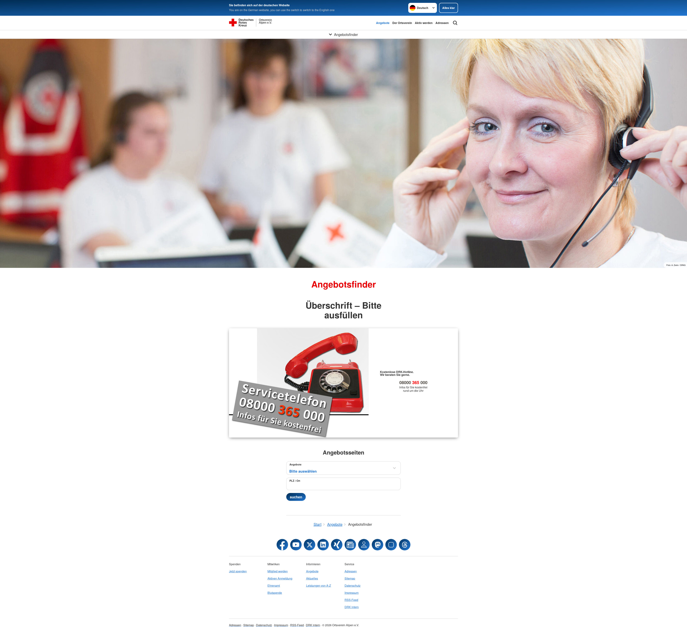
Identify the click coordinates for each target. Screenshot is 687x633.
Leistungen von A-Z (318, 585)
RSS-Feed (351, 600)
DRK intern (352, 607)
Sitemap (350, 578)
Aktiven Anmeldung (279, 578)
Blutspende (274, 593)
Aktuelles (312, 578)
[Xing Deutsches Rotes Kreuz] (336, 544)
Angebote (382, 23)
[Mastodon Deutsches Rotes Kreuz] (377, 544)
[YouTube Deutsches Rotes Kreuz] (296, 544)
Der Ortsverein (402, 23)
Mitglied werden (277, 571)
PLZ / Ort (294, 480)
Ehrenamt (273, 585)
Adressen (442, 23)
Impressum (352, 593)
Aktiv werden (424, 23)
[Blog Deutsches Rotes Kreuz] (350, 544)
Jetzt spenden (238, 571)
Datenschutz (352, 585)
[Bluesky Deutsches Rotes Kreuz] (391, 544)
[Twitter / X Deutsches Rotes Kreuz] (309, 544)
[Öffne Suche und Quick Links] (455, 23)
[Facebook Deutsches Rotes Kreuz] (282, 544)
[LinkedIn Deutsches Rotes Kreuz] (323, 544)
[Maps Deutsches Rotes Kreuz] (364, 544)
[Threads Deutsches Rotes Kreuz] (404, 544)
